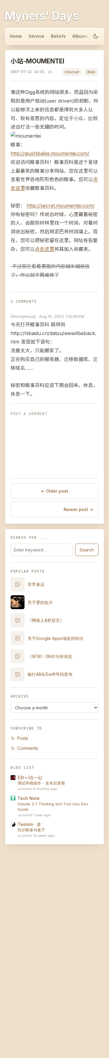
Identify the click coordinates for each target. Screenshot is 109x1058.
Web (91, 72)
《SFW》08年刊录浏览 (50, 656)
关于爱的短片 (40, 602)
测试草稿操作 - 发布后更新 (41, 783)
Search (87, 549)
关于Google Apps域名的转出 (56, 638)
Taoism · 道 (29, 824)
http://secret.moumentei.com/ (60, 206)
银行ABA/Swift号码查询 (50, 674)
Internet (72, 72)
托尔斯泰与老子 (31, 830)
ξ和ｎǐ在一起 (30, 777)
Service (36, 36)
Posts (22, 738)
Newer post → (78, 509)
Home (16, 36)
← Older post (54, 491)
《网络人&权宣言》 (46, 620)
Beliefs (58, 36)
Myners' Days (42, 16)
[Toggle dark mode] (96, 36)
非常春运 (36, 584)
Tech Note (29, 798)
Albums (80, 36)
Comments (27, 748)
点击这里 (44, 249)
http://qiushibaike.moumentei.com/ (50, 153)
